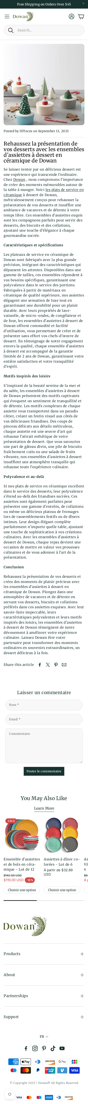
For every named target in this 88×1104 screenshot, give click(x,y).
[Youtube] (62, 1048)
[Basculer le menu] (7, 16)
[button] (44, 30)
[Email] (64, 664)
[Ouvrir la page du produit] (62, 835)
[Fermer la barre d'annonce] (83, 3)
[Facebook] (26, 1048)
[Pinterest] (44, 1048)
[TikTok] (53, 1048)
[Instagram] (35, 1048)
